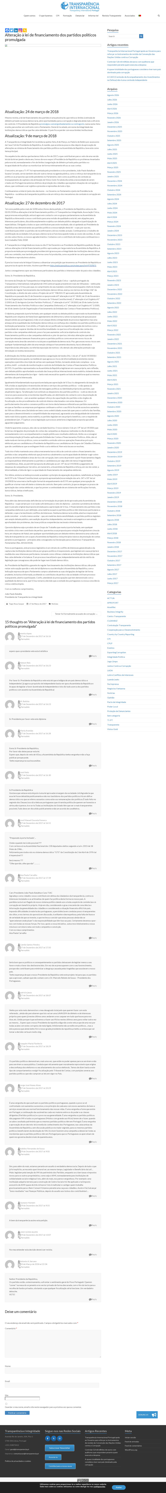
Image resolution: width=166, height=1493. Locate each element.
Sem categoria (113, 715)
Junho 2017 (112, 578)
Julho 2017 (112, 574)
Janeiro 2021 (113, 393)
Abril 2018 (112, 533)
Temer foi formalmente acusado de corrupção (76, 614)
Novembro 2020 (114, 402)
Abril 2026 (112, 108)
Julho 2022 (112, 312)
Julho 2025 (112, 149)
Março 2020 (112, 438)
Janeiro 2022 (113, 339)
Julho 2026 (112, 99)
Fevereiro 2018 (114, 542)
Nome (8, 1366)
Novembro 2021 (114, 348)
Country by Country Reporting (120, 634)
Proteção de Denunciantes (118, 711)
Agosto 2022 (113, 307)
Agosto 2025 (113, 145)
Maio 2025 (112, 158)
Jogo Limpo (112, 661)
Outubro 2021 (113, 352)
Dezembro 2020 (114, 398)
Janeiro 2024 (113, 230)
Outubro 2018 (113, 510)
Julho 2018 (112, 524)
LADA (110, 670)
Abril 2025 (112, 163)
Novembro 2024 (114, 185)
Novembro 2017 (114, 556)
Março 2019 (112, 488)
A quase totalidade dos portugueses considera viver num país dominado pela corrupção (101, 1462)
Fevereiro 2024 (114, 226)
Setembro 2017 (114, 565)
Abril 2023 (112, 271)
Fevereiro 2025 (114, 172)
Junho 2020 (112, 425)
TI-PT (110, 720)
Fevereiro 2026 (114, 117)
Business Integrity (115, 611)
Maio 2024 (112, 212)
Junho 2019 (112, 474)
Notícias (55, 604)
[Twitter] (11, 30)
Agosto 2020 (113, 416)
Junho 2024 (112, 208)
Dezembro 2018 (114, 501)
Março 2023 (112, 276)
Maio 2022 (112, 321)
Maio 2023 (112, 267)
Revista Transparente (111, 15)
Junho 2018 (112, 529)
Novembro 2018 (114, 506)
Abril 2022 (112, 325)
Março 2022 (112, 330)
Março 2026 (112, 113)
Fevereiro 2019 (114, 492)
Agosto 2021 (113, 361)
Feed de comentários (133, 1446)
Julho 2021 (112, 366)
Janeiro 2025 (113, 176)
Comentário (11, 1328)
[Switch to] (140, 17)
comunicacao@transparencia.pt (26, 1453)
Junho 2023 (112, 262)
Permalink (25, 639)
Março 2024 (112, 221)
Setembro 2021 (114, 357)
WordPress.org (131, 1450)
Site (6, 1395)
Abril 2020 (112, 434)
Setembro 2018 (114, 515)
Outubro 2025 (113, 136)
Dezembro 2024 (114, 181)
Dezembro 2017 (114, 551)
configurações (99, 1487)
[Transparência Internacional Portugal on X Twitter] (53, 1438)
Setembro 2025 (114, 140)
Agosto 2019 (113, 470)
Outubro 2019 (113, 461)
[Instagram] (20, 30)
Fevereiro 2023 (114, 280)
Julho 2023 (112, 257)
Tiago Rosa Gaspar (16, 604)
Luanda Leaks (113, 679)
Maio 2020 (112, 429)
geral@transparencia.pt (19, 1449)
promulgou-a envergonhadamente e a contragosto (62, 124)
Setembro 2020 (114, 411)
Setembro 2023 (114, 248)
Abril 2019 (112, 483)
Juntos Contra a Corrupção (119, 666)
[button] (154, 1414)
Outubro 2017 (113, 560)
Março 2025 (112, 167)
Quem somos (29, 15)
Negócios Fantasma (116, 688)
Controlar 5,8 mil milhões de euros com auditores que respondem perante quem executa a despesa (101, 1452)
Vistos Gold (112, 729)
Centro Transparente (116, 616)
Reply (94, 656)
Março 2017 (112, 583)
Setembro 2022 (114, 303)
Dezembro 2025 (114, 126)
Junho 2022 (112, 316)
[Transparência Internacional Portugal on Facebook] (47, 1438)
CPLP (109, 643)
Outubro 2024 (113, 190)
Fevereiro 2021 (114, 389)
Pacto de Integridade (116, 702)
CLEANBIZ (112, 620)
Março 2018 (112, 538)
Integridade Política (116, 657)
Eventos (110, 648)
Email (7, 1381)
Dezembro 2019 (114, 452)
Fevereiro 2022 (114, 334)
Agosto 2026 (113, 95)
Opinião (110, 697)
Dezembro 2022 (114, 289)
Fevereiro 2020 (114, 443)
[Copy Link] (25, 30)
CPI (57, 15)
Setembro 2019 (114, 465)
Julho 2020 (112, 420)
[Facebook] (7, 30)
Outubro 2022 (113, 298)
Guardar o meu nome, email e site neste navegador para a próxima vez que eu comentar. (43, 1407)
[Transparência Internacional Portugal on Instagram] (59, 1438)
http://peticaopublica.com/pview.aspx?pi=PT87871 (73, 265)
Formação (67, 15)
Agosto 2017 (113, 569)
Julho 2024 (112, 203)
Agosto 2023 (113, 253)
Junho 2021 (112, 370)
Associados (130, 15)
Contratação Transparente (119, 625)
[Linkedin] (16, 30)
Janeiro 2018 (113, 547)
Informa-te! (93, 15)
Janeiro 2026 (113, 122)
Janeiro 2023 (113, 285)
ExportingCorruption (116, 652)
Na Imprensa (113, 684)
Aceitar (119, 1487)
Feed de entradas (132, 1441)
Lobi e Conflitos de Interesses (120, 675)
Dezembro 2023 (114, 235)
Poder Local (112, 706)
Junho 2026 (112, 104)
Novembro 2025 (114, 131)
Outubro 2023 (113, 244)
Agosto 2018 (113, 520)
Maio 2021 (112, 375)
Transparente (113, 724)
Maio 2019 (112, 479)
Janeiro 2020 (113, 447)
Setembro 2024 (114, 194)
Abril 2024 (112, 217)
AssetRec (111, 607)
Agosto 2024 (113, 199)
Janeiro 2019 (113, 497)
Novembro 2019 (114, 456)
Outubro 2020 (113, 407)
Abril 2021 (112, 379)
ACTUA (111, 598)
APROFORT (113, 602)
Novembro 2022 (114, 294)
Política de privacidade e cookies (18, 1461)
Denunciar (80, 15)
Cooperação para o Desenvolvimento (123, 630)
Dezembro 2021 (114, 343)
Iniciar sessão (130, 1437)
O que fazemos (45, 15)
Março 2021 (112, 384)
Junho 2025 (112, 154)
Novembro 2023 (114, 239)
